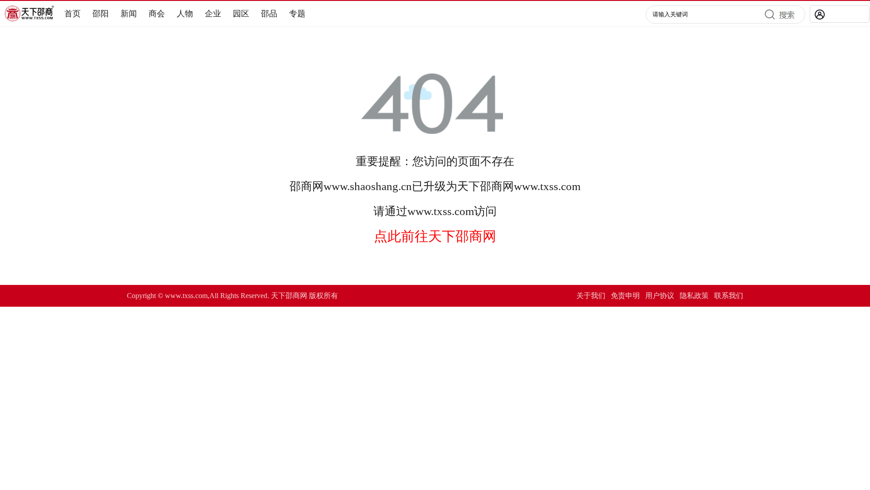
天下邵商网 (485, 186)
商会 (157, 13)
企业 (213, 13)
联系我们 (728, 295)
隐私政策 (694, 295)
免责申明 (625, 295)
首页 (72, 13)
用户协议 (659, 295)
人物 (185, 13)
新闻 (129, 13)
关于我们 (590, 295)
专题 (297, 13)
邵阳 (100, 13)
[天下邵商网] (29, 19)
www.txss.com (547, 186)
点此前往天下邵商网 (435, 236)
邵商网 (307, 186)
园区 (241, 13)
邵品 (269, 13)
